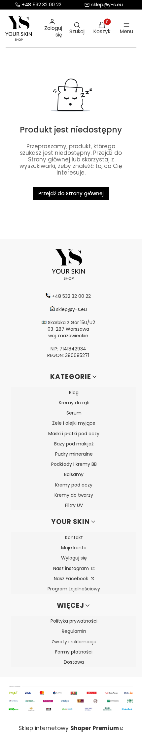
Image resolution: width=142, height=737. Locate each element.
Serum (74, 413)
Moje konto (74, 547)
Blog (74, 392)
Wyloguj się (74, 558)
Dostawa (74, 662)
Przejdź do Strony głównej (71, 193)
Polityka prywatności (74, 621)
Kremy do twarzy (73, 495)
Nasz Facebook (71, 578)
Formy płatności (73, 652)
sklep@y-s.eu (107, 4)
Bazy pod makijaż (73, 443)
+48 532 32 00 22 (41, 4)
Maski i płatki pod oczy (73, 433)
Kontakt (74, 537)
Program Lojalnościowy (74, 588)
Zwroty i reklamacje (74, 641)
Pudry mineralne (74, 454)
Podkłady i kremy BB (74, 464)
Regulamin (74, 631)
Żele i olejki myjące (73, 423)
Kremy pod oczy (73, 485)
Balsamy (74, 474)
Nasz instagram (71, 568)
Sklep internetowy (68, 728)
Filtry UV (74, 505)
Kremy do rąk (74, 402)
